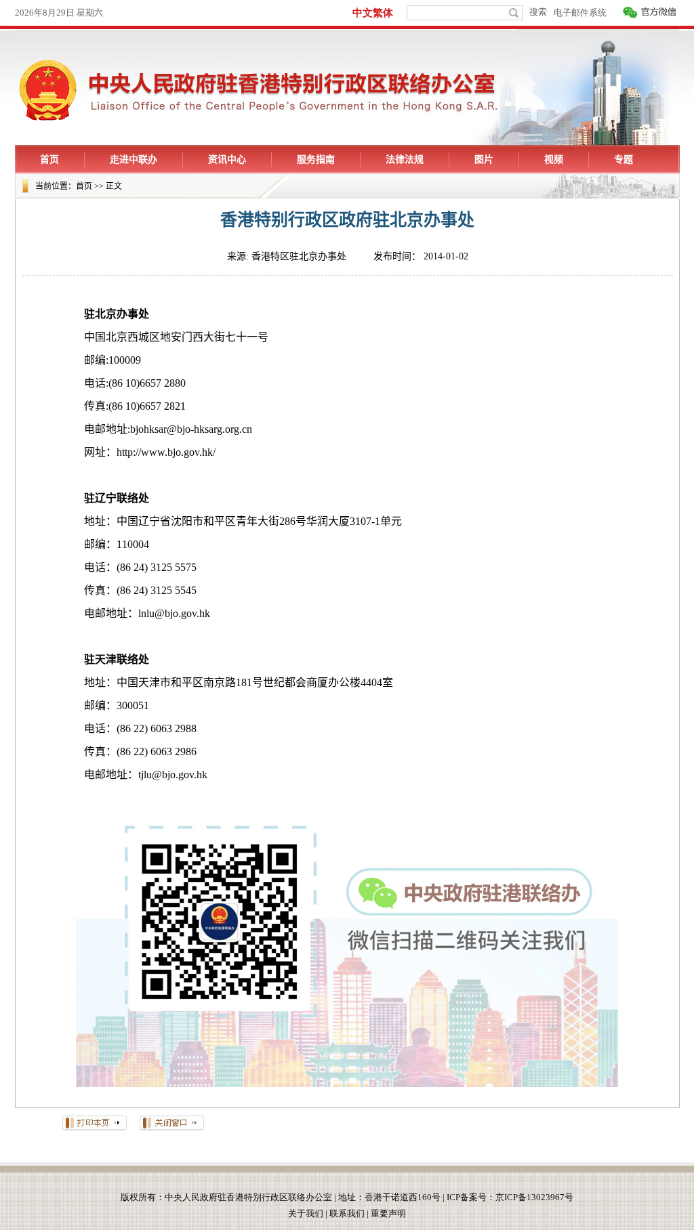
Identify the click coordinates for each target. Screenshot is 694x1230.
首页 (84, 186)
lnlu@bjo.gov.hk (174, 613)
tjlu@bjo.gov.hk (172, 774)
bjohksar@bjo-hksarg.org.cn (191, 429)
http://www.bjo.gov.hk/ (166, 452)
